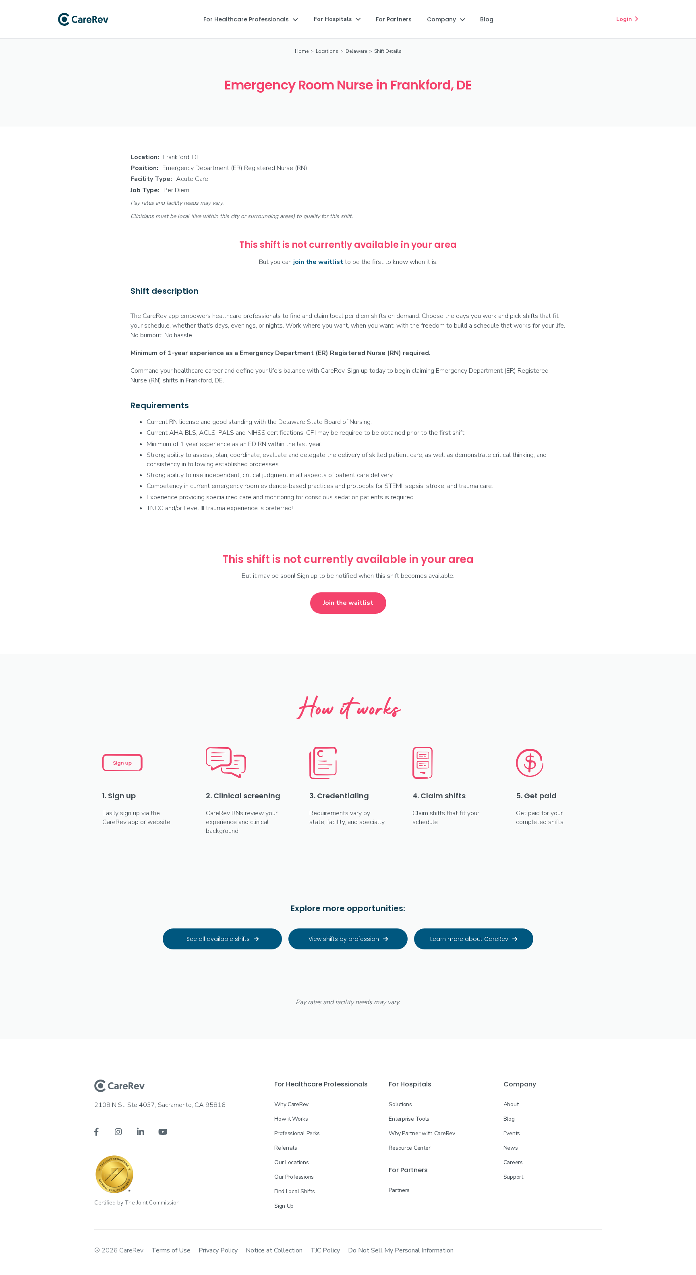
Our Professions (294, 1177)
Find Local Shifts (294, 1191)
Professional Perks (297, 1133)
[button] (250, 19)
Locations (327, 51)
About (511, 1104)
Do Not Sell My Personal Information (401, 1250)
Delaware (356, 51)
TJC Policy (325, 1250)
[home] (83, 19)
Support (513, 1177)
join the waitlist (318, 261)
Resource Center (409, 1148)
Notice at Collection (274, 1250)
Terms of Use (171, 1250)
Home (302, 51)
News (510, 1148)
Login (627, 19)
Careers (513, 1162)
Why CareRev (291, 1104)
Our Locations (291, 1162)
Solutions (400, 1104)
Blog (509, 1119)
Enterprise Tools (409, 1119)
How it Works (291, 1119)
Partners (399, 1190)
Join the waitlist (348, 602)
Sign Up (284, 1206)
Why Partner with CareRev (422, 1133)
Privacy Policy (218, 1250)
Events (511, 1133)
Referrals (285, 1148)
